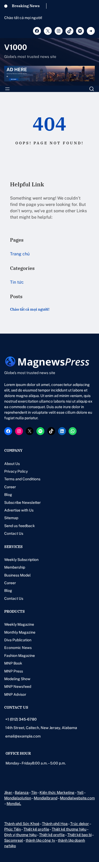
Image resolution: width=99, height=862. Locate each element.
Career (10, 487)
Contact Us (13, 533)
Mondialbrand (45, 798)
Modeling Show (17, 679)
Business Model (17, 575)
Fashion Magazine (19, 655)
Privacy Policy (16, 471)
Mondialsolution (17, 798)
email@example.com (23, 736)
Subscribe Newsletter (22, 502)
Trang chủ (20, 253)
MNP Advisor (15, 694)
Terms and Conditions (22, 479)
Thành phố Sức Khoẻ (21, 824)
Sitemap (11, 518)
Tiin (34, 792)
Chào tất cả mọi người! (23, 18)
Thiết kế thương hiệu (69, 829)
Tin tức (17, 282)
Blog (8, 494)
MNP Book (13, 663)
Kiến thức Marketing (57, 792)
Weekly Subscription (21, 559)
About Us (12, 464)
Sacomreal (13, 840)
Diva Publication (17, 640)
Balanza (22, 792)
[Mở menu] (7, 89)
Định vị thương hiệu (20, 835)
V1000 (15, 47)
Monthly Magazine (19, 632)
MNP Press (13, 671)
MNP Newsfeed (17, 686)
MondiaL (14, 803)
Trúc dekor (79, 824)
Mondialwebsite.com (77, 798)
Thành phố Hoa (55, 824)
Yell (80, 792)
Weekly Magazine (19, 624)
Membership (14, 567)
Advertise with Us (19, 510)
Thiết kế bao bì (79, 835)
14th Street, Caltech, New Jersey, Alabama (41, 728)
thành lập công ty (40, 840)
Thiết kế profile (36, 829)
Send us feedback (19, 526)
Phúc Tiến (12, 829)
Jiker (8, 792)
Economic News (18, 648)
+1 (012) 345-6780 (21, 719)
